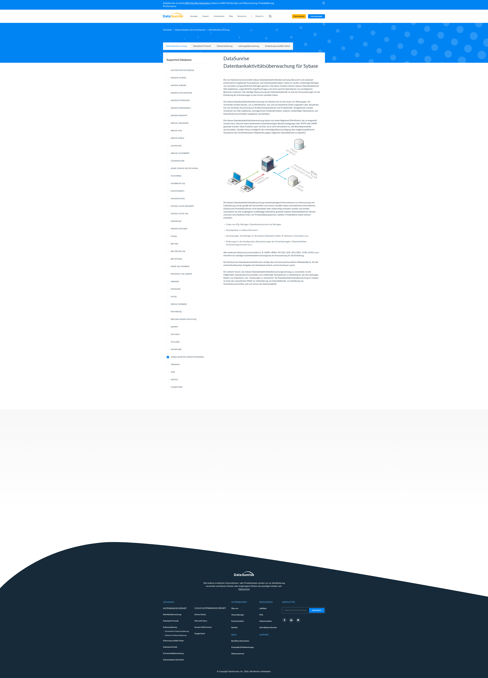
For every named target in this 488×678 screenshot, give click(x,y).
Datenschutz (244, 589)
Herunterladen (316, 16)
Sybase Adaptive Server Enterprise (190, 30)
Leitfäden (263, 608)
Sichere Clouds (200, 614)
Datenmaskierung (224, 46)
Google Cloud (199, 634)
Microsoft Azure (200, 621)
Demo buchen (299, 16)
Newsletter (288, 602)
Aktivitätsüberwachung (176, 46)
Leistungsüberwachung (249, 46)
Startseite (167, 30)
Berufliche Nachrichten (240, 641)
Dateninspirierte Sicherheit (173, 660)
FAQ (261, 615)
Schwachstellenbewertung (173, 653)
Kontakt (234, 627)
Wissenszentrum (237, 654)
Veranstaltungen (237, 615)
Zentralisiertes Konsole (268, 627)
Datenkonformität (170, 647)
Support (205, 16)
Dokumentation (265, 621)
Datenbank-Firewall (202, 46)
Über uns (234, 608)
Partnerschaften (237, 621)
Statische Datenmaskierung (175, 635)
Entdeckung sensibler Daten (277, 46)
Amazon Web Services (203, 627)
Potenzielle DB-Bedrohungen (242, 647)
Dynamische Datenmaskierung (177, 631)
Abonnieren (316, 610)
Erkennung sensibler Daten (173, 641)
